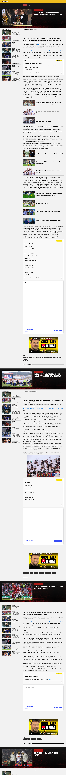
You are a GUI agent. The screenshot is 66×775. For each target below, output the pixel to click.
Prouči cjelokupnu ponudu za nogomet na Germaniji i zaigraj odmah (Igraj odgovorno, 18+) (43, 50)
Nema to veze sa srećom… (42, 203)
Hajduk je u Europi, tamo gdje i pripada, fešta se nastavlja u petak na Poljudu (15, 39)
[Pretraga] (62, 2)
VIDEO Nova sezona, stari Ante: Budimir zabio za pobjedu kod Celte (15, 62)
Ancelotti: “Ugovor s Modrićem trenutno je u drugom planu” (49, 153)
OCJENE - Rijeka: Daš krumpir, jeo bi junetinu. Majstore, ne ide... (16, 67)
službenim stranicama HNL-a (45, 406)
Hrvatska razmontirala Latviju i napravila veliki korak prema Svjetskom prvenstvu (16, 79)
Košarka (13, 77)
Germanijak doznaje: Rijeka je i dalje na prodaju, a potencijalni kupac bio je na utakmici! (16, 33)
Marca (38, 44)
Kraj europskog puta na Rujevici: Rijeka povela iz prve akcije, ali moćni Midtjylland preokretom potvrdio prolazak (16, 73)
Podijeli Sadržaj (38, 9)
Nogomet (13, 31)
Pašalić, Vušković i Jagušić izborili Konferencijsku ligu (15, 44)
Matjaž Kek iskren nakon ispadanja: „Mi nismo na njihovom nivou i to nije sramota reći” (16, 50)
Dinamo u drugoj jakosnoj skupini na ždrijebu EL (15, 56)
